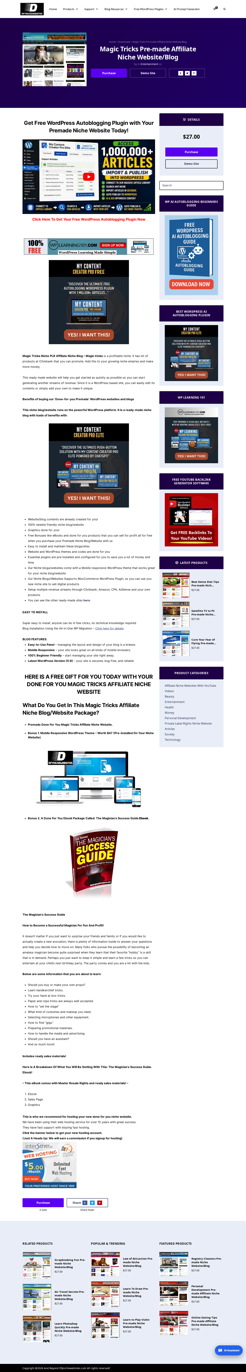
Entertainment (149, 64)
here (86, 600)
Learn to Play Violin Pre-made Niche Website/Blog (136, 1323)
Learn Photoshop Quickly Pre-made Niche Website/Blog (68, 1327)
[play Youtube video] (89, 176)
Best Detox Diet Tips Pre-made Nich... (205, 583)
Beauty (169, 696)
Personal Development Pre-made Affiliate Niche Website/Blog (205, 1291)
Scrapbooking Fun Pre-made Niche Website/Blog (70, 1263)
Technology (172, 740)
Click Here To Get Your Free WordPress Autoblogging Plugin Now (88, 219)
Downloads (124, 41)
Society (170, 734)
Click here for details (109, 628)
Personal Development (180, 718)
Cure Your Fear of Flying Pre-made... (203, 641)
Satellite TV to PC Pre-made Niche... (203, 612)
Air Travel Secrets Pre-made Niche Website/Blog (69, 1295)
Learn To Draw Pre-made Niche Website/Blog (136, 1292)
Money (169, 713)
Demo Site (148, 73)
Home (112, 41)
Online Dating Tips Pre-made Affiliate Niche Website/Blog (204, 1321)
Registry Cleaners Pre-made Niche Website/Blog (206, 1262)
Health (169, 707)
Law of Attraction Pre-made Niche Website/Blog (138, 1262)
